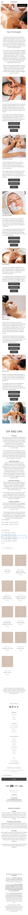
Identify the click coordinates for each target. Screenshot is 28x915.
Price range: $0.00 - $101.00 (8, 532)
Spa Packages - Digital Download (10, 522)
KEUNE (14, 738)
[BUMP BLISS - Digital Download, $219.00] (7, 586)
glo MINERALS (14, 747)
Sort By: (4, 548)
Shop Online (14, 729)
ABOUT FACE (14, 741)
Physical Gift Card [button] (14, 123)
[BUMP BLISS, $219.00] (20, 637)
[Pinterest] (15, 707)
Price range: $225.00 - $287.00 (9, 538)
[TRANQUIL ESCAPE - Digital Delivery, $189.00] (20, 586)
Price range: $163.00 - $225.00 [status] (9, 536)
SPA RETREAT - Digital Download (7, 623)
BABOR (14, 750)
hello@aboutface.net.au (15, 799)
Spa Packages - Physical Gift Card (10, 524)
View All (14, 753)
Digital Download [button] (14, 127)
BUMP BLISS (20, 648)
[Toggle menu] (2, 2)
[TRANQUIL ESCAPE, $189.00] (7, 637)
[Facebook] (10, 707)
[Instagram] (12, 707)
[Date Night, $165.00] (7, 560)
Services (14, 730)
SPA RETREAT (20, 622)
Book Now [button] (14, 130)
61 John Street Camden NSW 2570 (14, 800)
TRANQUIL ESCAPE (7, 648)
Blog (14, 717)
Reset (3, 543)
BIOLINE (14, 740)
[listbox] (10, 548)
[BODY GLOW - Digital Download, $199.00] (20, 560)
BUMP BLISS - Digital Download (7, 597)
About (14, 716)
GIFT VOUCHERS (14, 726)
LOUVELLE (14, 749)
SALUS (14, 752)
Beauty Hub (14, 732)
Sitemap (14, 719)
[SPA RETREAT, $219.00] (20, 611)
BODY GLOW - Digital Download (20, 572)
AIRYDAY (14, 744)
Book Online (14, 714)
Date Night (7, 571)
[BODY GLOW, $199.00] (7, 661)
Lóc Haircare (14, 746)
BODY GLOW (7, 672)
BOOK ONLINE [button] (22, 5)
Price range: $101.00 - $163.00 (9, 534)
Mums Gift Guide (14, 727)
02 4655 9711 (15, 797)
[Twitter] (18, 707)
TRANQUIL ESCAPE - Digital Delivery (20, 597)
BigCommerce (16, 790)
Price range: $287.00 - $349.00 (9, 541)
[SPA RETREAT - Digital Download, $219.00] (7, 611)
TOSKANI (14, 743)
